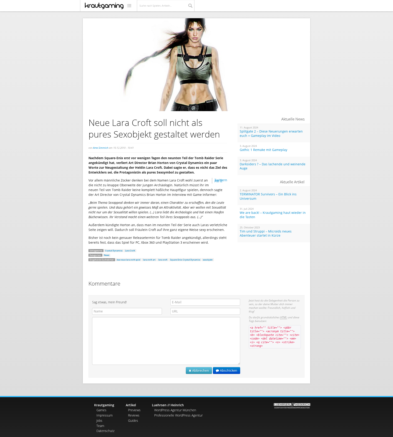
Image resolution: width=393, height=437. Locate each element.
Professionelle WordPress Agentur (178, 415)
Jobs (99, 420)
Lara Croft (130, 250)
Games (101, 410)
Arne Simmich (100, 147)
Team (100, 426)
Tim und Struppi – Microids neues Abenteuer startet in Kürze (266, 233)
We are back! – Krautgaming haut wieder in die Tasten (273, 215)
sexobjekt (208, 259)
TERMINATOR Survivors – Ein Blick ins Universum (268, 196)
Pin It (218, 181)
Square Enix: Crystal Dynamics (185, 259)
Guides (133, 420)
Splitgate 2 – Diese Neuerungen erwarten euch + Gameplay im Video (271, 133)
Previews (134, 410)
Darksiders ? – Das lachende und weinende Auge (272, 166)
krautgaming (104, 6)
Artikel (131, 405)
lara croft (162, 259)
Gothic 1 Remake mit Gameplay (263, 150)
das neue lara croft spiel (128, 259)
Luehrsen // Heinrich (168, 405)
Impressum (104, 415)
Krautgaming (104, 405)
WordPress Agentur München (175, 410)
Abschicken (228, 370)
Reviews (133, 415)
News (106, 255)
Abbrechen (200, 370)
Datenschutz (105, 431)
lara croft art (149, 259)
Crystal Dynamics (113, 250)
